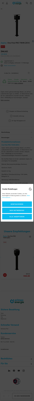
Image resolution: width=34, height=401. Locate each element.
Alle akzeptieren (17, 216)
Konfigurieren (17, 204)
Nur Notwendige (17, 210)
